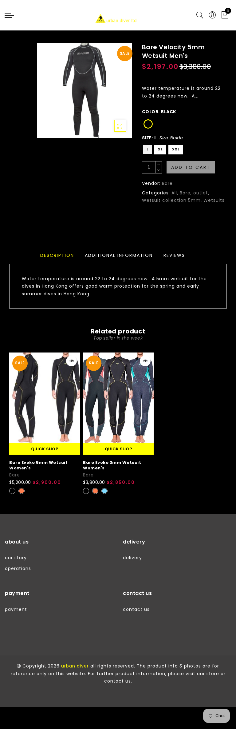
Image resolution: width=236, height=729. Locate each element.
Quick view (71, 361)
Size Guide (171, 138)
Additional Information (119, 255)
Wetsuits (214, 200)
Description (57, 255)
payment (16, 609)
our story (16, 558)
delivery (132, 558)
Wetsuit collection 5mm (171, 200)
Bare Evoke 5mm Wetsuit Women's (38, 465)
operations (18, 568)
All (174, 193)
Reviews (174, 255)
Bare (167, 183)
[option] (44, 424)
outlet (200, 193)
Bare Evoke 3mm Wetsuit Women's (112, 465)
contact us (136, 609)
